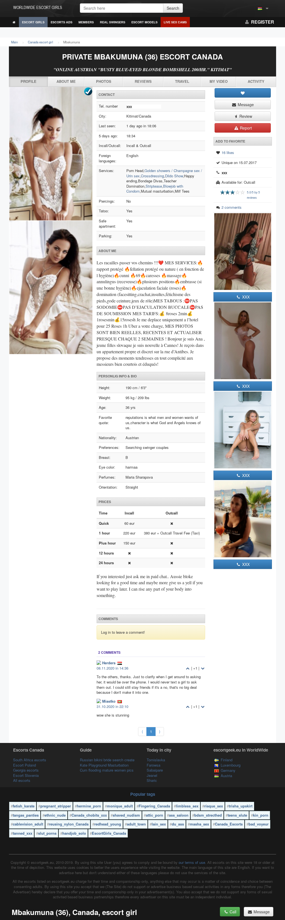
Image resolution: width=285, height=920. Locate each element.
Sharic (152, 780)
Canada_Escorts (229, 824)
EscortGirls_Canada (109, 833)
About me (66, 81)
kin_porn (260, 815)
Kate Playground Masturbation (104, 765)
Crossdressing (152, 175)
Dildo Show (174, 175)
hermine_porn (89, 806)
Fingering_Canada (154, 806)
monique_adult (120, 806)
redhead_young (107, 824)
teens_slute (237, 815)
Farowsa (153, 765)
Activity (256, 81)
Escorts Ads (61, 22)
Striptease (154, 186)
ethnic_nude (55, 815)
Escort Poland (24, 765)
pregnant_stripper (55, 806)
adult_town (136, 824)
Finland (226, 759)
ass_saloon (178, 815)
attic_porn (154, 815)
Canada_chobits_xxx (89, 815)
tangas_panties (26, 815)
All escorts (21, 780)
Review (245, 116)
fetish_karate (24, 806)
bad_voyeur (259, 824)
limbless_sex (187, 806)
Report (245, 128)
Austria (226, 775)
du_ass (178, 824)
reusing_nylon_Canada (69, 824)
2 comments (232, 207)
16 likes (228, 152)
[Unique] (50, 220)
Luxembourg (230, 765)
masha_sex (199, 824)
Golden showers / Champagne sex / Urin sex (164, 173)
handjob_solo (74, 833)
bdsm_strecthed (208, 815)
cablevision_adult (28, 824)
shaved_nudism (126, 815)
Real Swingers (112, 22)
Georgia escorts (26, 770)
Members (86, 22)
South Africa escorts (29, 759)
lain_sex (159, 824)
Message (245, 104)
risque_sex (213, 806)
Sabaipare (155, 770)
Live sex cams (175, 22)
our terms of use (192, 862)
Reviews (143, 81)
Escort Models (144, 22)
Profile (28, 81)
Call (232, 911)
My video (219, 81)
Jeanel (152, 775)
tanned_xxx (22, 833)
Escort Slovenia (26, 775)
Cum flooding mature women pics (107, 770)
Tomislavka (156, 759)
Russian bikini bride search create (107, 759)
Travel (182, 81)
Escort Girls (33, 22)
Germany (228, 770)
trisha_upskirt (240, 806)
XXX (245, 297)
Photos (103, 81)
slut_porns (47, 833)
